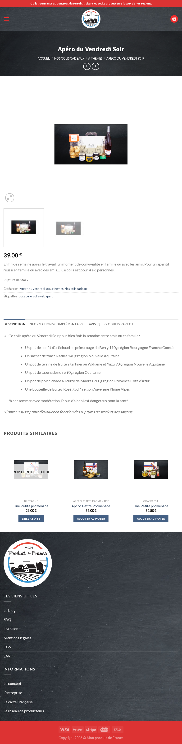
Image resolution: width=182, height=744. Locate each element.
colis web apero (43, 296)
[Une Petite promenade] (150, 469)
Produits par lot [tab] (119, 324)
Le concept (12, 683)
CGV (8, 646)
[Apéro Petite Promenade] (90, 469)
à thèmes (95, 58)
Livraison (11, 628)
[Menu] (6, 19)
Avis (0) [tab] (94, 324)
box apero (25, 296)
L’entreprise (13, 692)
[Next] (169, 144)
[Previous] (13, 144)
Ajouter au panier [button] (91, 518)
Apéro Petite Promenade (91, 506)
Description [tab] (14, 324)
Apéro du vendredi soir (125, 58)
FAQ (7, 619)
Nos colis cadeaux (69, 58)
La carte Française (18, 702)
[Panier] (174, 19)
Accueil (44, 58)
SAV (7, 656)
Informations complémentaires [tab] (57, 324)
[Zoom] (9, 197)
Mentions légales (17, 637)
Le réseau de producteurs (24, 711)
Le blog (10, 610)
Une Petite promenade (31, 506)
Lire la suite (31, 518)
